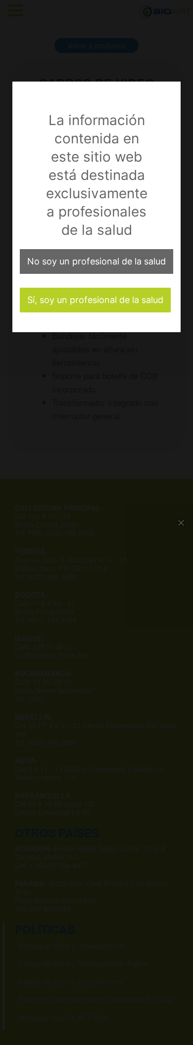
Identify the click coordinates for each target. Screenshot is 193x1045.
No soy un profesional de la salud (96, 261)
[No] (181, 522)
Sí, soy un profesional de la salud (95, 300)
